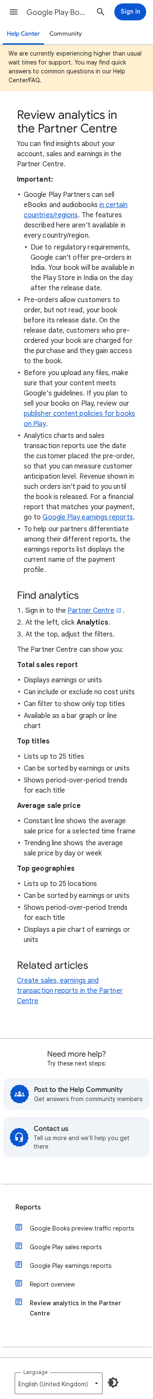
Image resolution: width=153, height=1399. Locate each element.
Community (65, 33)
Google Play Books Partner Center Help (57, 12)
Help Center (23, 33)
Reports (28, 1207)
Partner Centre (91, 610)
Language (35, 1372)
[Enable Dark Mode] (113, 1382)
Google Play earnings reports (87, 517)
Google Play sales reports (66, 1247)
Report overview (52, 1284)
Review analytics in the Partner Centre (75, 1308)
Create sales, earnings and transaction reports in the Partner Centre (70, 990)
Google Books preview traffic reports (82, 1228)
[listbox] (58, 1383)
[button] (13, 12)
